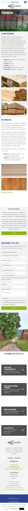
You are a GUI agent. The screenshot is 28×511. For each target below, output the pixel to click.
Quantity (4, 284)
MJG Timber (14, 6)
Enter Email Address (8, 270)
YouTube (10, 458)
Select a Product (6, 279)
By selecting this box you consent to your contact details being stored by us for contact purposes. (13, 302)
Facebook (17, 458)
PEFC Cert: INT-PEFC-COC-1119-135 (14, 489)
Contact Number (6, 260)
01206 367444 (15, 2)
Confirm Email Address (8, 275)
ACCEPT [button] (21, 508)
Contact (14, 233)
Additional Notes (6, 289)
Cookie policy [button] (14, 508)
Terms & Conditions (14, 501)
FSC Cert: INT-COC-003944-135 (14, 487)
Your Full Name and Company (9, 255)
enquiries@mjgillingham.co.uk (14, 469)
